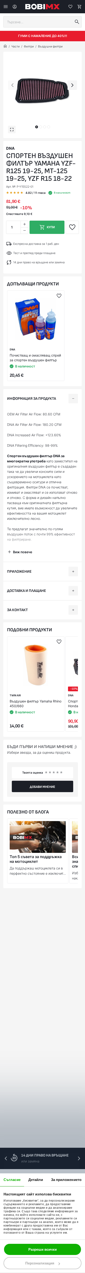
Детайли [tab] (35, 1180)
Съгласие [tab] (12, 1180)
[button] (36, 126)
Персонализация (39, 1263)
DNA (10, 148)
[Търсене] (77, 22)
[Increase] (24, 224)
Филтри (29, 46)
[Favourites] (70, 6)
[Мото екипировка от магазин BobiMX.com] (5, 46)
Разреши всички (42, 1249)
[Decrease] (24, 230)
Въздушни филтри (50, 46)
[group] (42, 91)
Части (15, 46)
